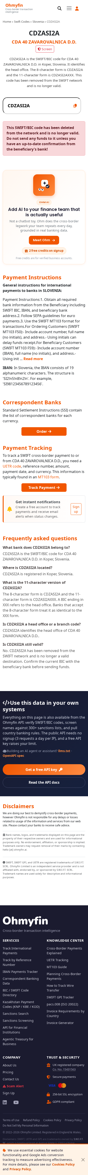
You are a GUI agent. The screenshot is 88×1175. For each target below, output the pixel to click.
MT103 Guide (57, 967)
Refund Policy (31, 1120)
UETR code (12, 466)
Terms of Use (11, 1120)
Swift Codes (22, 22)
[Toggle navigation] (69, 8)
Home (7, 22)
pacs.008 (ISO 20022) (62, 1004)
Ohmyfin (14, 5)
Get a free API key (41, 769)
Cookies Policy (63, 1164)
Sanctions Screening (18, 1020)
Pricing (8, 1072)
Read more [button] (33, 358)
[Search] (60, 8)
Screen (47, 49)
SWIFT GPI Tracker (60, 997)
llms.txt (64, 751)
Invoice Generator (60, 1023)
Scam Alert (15, 1086)
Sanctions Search (16, 1013)
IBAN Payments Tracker (20, 971)
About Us (9, 1065)
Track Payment (42, 487)
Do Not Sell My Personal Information (26, 1125)
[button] (77, 9)
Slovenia (38, 22)
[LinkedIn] (5, 1102)
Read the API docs (44, 782)
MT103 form (48, 477)
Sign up (76, 509)
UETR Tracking (57, 960)
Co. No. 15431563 (64, 1069)
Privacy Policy (20, 1169)
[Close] (83, 1159)
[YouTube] (15, 1102)
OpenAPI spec (13, 755)
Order (42, 431)
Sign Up (9, 1093)
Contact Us (11, 1079)
